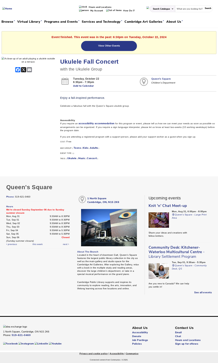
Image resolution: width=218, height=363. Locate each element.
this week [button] (38, 244)
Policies (137, 344)
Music (81, 158)
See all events (203, 292)
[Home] (7, 9)
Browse (7, 22)
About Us (174, 22)
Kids (85, 148)
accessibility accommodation (96, 123)
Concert (92, 158)
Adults (94, 148)
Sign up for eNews (186, 344)
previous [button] (12, 244)
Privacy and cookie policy (93, 354)
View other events (109, 46)
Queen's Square (161, 79)
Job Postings (140, 340)
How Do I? (129, 11)
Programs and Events (61, 22)
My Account (96, 11)
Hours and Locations (99, 7)
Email (178, 332)
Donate (136, 336)
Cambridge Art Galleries (143, 22)
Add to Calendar (83, 86)
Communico (132, 354)
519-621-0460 (21, 335)
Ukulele (72, 158)
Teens (77, 148)
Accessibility (140, 332)
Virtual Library (29, 22)
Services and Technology (102, 22)
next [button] (65, 244)
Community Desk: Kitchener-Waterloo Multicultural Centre (177, 252)
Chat (178, 336)
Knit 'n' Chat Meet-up (168, 206)
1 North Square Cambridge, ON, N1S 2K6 (103, 200)
